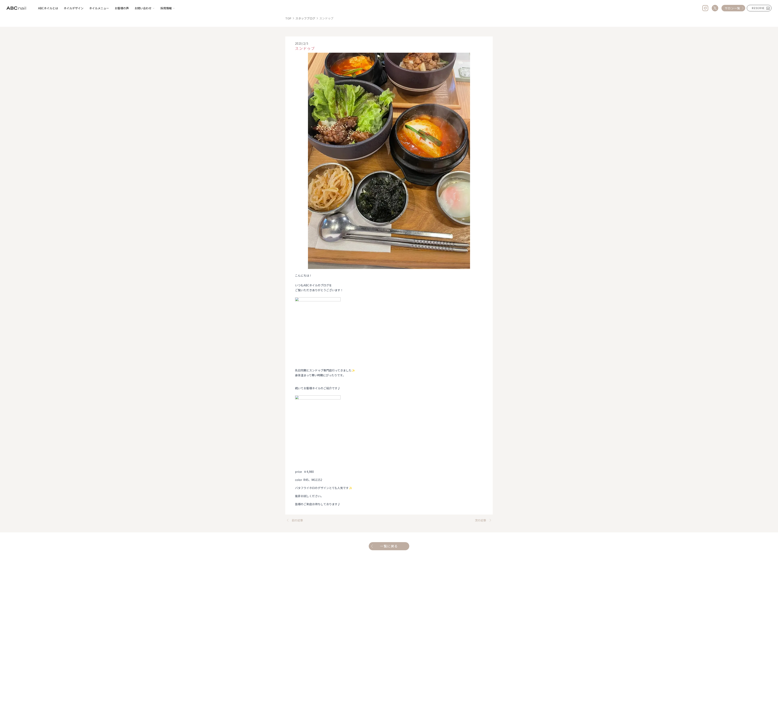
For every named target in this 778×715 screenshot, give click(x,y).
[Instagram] (705, 8)
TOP (288, 18)
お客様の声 (122, 8)
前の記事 (297, 520)
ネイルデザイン (73, 8)
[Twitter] (715, 8)
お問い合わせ (143, 8)
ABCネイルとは (48, 8)
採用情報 (166, 8)
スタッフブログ (305, 18)
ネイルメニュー (99, 8)
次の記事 (480, 520)
